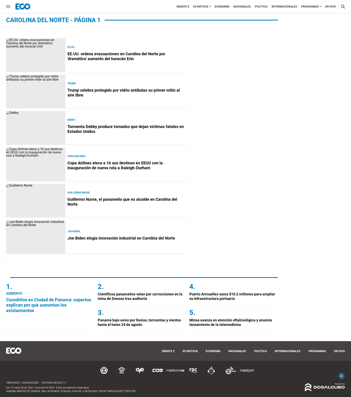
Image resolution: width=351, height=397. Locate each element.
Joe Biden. (73, 231)
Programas (310, 6)
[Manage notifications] (341, 376)
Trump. (71, 83)
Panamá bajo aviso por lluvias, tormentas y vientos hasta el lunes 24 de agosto (139, 322)
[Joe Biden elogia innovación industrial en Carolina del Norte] (35, 237)
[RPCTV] (122, 373)
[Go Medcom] (175, 373)
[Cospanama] (158, 373)
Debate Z (183, 6)
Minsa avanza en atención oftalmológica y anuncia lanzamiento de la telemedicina (230, 322)
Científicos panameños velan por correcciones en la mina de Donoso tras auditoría (140, 296)
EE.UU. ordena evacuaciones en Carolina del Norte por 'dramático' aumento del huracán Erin (116, 56)
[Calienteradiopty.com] (211, 373)
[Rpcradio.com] (193, 373)
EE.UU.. (71, 47)
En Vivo (330, 6)
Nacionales (242, 6)
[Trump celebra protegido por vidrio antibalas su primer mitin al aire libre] (35, 91)
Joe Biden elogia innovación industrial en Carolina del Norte (121, 238)
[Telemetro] (104, 373)
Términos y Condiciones (22, 382)
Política (261, 6)
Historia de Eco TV (53, 382)
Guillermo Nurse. (78, 192)
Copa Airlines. (76, 156)
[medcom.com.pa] (247, 373)
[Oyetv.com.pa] (140, 373)
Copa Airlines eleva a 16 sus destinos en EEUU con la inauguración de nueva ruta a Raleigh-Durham (115, 165)
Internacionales (284, 6)
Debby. (71, 119)
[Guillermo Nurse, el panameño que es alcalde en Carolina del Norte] (35, 200)
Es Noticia (200, 6)
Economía (222, 6)
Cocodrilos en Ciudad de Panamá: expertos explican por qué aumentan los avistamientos (48, 305)
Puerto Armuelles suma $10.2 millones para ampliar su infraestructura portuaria (232, 296)
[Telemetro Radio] (229, 373)
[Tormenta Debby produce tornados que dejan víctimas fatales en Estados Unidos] (35, 127)
